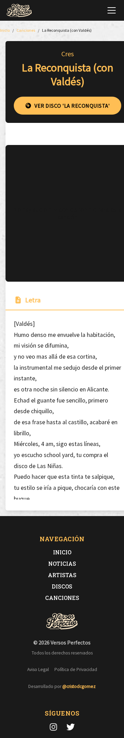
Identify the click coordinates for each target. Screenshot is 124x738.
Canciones (62, 597)
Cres (67, 53)
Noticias (62, 563)
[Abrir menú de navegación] (111, 10)
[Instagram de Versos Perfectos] (53, 727)
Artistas (62, 575)
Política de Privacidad (75, 669)
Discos (62, 586)
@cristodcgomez (79, 686)
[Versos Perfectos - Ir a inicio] (19, 10)
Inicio (62, 552)
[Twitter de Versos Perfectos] (70, 727)
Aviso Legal (38, 669)
